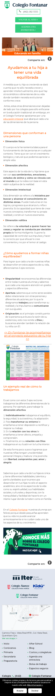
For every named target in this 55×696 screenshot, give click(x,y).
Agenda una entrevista (28, 28)
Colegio (11, 678)
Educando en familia (27, 53)
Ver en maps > (9, 638)
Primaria (8, 652)
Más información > (35, 685)
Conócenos (10, 648)
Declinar (35, 691)
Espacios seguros (38, 668)
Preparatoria (10, 661)
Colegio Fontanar (18, 509)
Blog (31, 648)
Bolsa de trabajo (38, 664)
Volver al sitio (28, 20)
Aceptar (20, 691)
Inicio (6, 643)
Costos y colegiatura (40, 652)
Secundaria (10, 656)
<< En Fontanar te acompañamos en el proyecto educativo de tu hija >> (27, 336)
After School (35, 643)
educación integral (13, 119)
